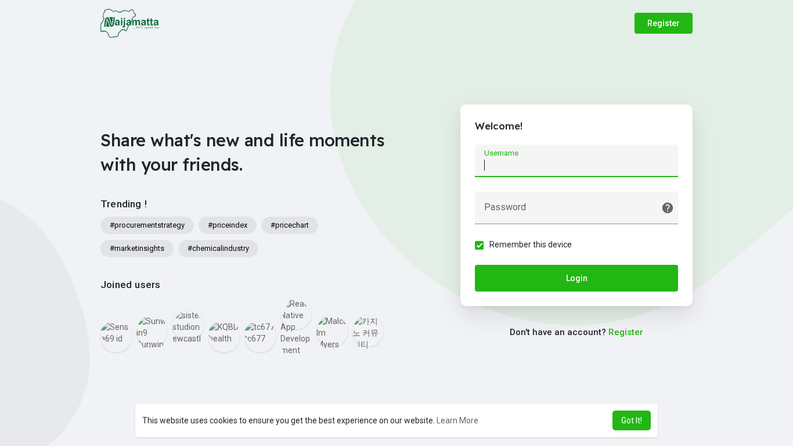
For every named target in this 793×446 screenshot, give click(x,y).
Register (663, 23)
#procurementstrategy (147, 225)
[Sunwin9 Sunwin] (152, 331)
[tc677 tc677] (260, 337)
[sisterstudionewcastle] (188, 325)
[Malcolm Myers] (332, 331)
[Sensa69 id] (116, 337)
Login (576, 278)
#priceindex (227, 225)
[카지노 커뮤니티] (368, 331)
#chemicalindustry (218, 248)
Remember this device (530, 244)
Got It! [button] (631, 420)
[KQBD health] (224, 337)
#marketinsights (137, 248)
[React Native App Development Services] (296, 313)
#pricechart (290, 225)
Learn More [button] (457, 420)
